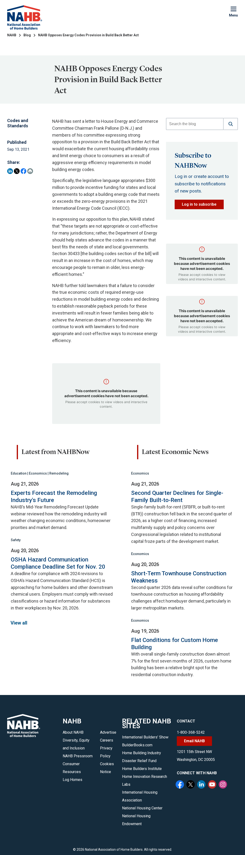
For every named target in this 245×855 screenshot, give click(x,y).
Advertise (108, 732)
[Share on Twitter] (17, 171)
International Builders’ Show (145, 737)
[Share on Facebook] (23, 171)
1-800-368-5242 (191, 732)
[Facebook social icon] (180, 785)
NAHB (11, 35)
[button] (230, 124)
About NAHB (73, 732)
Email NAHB (194, 741)
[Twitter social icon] (191, 785)
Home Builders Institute (142, 768)
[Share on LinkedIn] (10, 171)
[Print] (30, 171)
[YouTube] (212, 785)
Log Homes (72, 779)
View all (19, 623)
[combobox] (194, 124)
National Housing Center (142, 808)
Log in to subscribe (199, 204)
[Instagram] (223, 785)
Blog (27, 35)
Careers (106, 740)
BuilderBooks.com (137, 745)
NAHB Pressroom (78, 756)
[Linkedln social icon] (202, 785)
